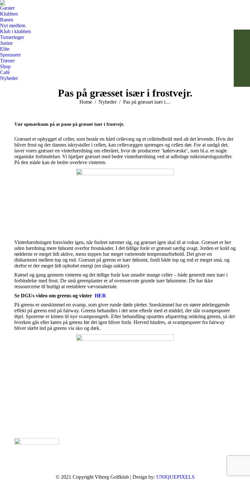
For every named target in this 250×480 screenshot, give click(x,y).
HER (100, 295)
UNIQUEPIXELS (175, 477)
